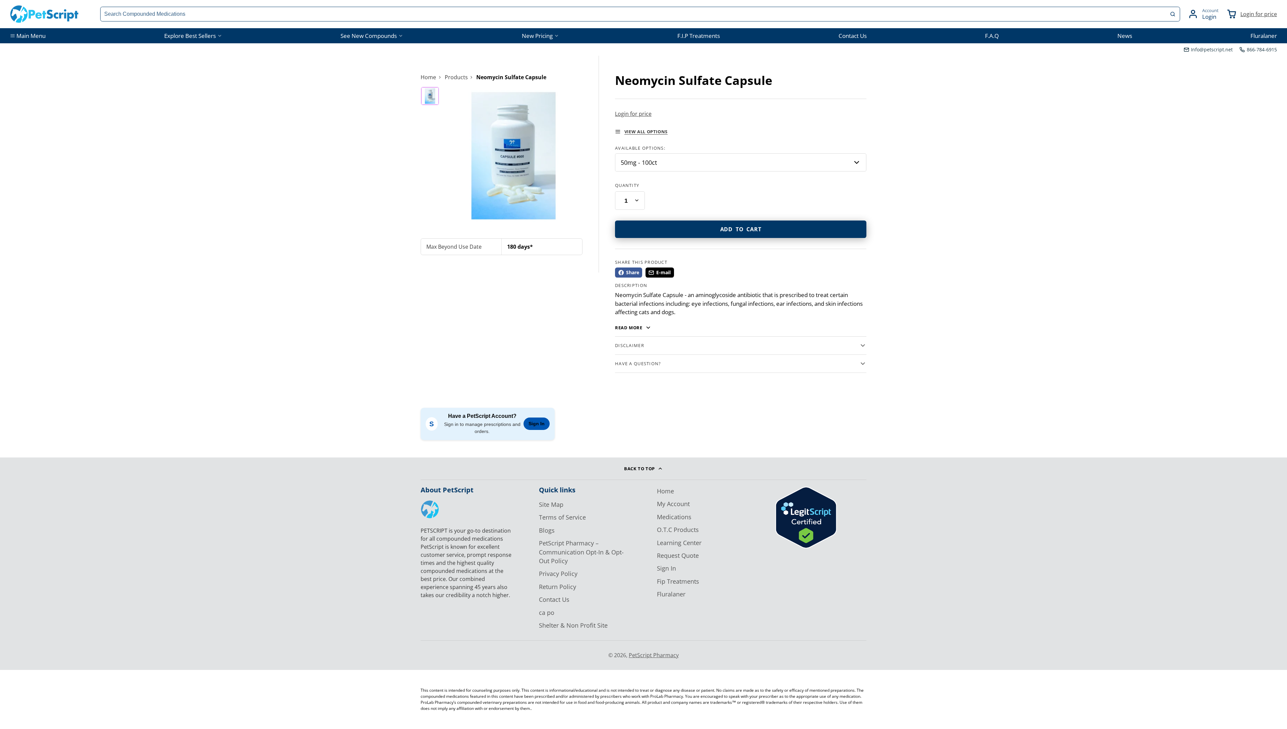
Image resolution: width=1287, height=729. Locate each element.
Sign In (537, 423)
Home (428, 77)
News (1124, 36)
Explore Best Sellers (190, 36)
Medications (674, 517)
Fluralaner (1263, 36)
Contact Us (853, 36)
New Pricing (537, 36)
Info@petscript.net (1212, 49)
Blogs (547, 530)
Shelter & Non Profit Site (573, 625)
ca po (546, 613)
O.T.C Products (678, 530)
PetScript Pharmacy (654, 655)
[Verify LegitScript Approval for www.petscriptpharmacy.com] (806, 546)
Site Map (551, 504)
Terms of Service (562, 517)
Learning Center (679, 543)
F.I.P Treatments (698, 36)
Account (1203, 14)
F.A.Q (992, 36)
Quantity (627, 185)
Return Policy (557, 587)
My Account (673, 504)
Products (456, 77)
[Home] (44, 14)
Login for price (1258, 14)
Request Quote (678, 555)
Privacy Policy (558, 574)
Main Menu (31, 36)
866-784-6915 (1262, 49)
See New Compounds (369, 36)
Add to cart (740, 229)
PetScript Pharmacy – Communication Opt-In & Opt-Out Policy (581, 552)
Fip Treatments (678, 581)
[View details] (430, 509)
